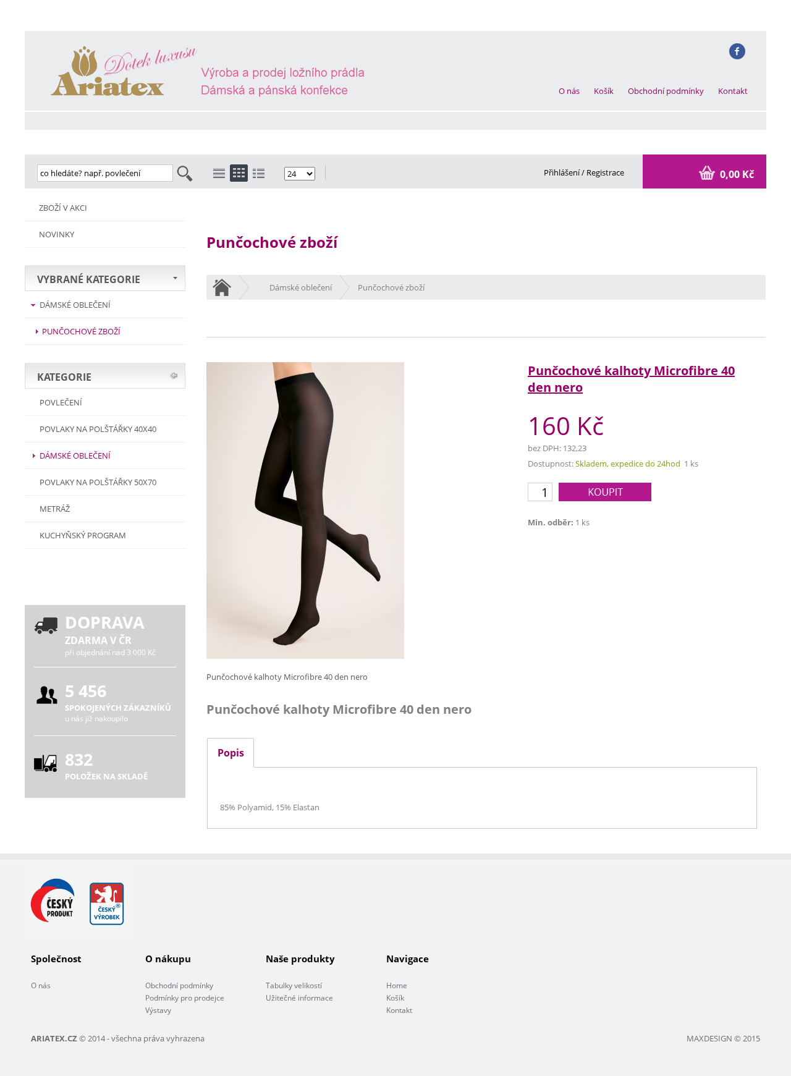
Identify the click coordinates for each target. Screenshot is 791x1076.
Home (396, 985)
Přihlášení (563, 172)
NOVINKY (56, 234)
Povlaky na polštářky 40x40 (98, 428)
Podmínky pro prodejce (184, 998)
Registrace (605, 172)
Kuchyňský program (83, 535)
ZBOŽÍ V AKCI (63, 207)
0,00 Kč (735, 174)
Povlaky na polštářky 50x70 (98, 482)
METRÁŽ (55, 508)
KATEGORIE (64, 377)
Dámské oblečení (75, 304)
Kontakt (733, 90)
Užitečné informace (299, 998)
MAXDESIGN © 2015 (723, 1038)
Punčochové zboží (81, 331)
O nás (569, 90)
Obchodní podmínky (666, 90)
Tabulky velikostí (294, 985)
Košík (604, 90)
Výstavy (158, 1010)
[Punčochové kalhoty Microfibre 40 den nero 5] (305, 655)
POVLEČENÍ (61, 402)
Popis (231, 753)
